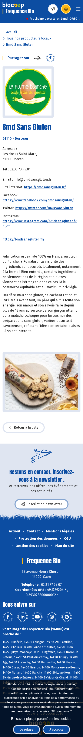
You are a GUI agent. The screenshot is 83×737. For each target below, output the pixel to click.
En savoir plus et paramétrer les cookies (41, 719)
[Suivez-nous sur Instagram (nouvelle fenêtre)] (52, 617)
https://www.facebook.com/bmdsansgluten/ (38, 200)
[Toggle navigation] (78, 10)
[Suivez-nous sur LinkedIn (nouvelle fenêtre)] (22, 617)
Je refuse (26, 729)
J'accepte (56, 729)
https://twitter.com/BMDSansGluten (44, 208)
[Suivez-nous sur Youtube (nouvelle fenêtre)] (37, 617)
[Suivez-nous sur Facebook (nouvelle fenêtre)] (8, 617)
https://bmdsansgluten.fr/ (45, 187)
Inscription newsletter (44, 504)
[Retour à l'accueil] (13, 5)
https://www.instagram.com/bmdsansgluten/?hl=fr (40, 223)
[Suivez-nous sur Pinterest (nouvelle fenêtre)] (66, 617)
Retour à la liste (26, 427)
